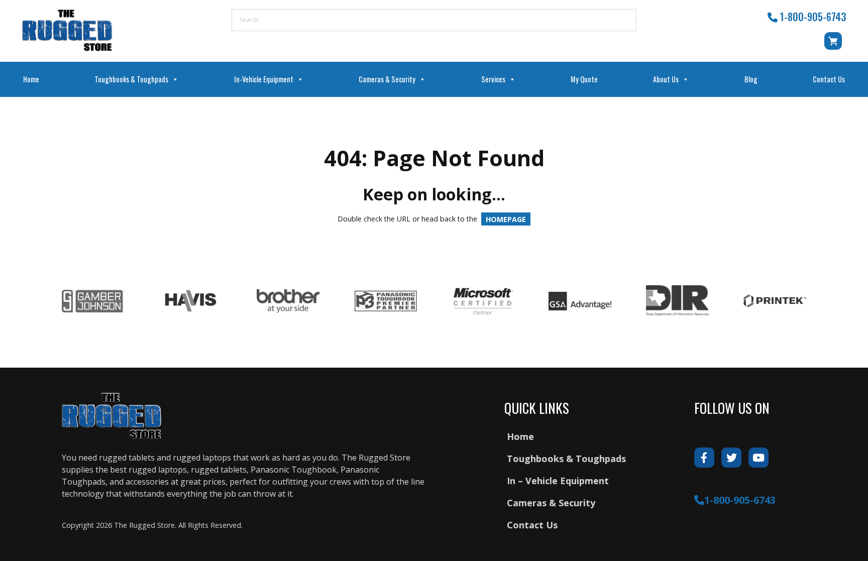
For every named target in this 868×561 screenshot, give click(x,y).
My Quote (584, 79)
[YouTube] (758, 457)
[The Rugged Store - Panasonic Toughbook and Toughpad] (67, 30)
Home (31, 79)
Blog (750, 79)
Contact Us (829, 79)
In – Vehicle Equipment (558, 480)
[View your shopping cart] (835, 46)
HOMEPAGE (506, 218)
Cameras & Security (387, 79)
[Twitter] (731, 457)
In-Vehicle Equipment (263, 79)
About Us (666, 79)
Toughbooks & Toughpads (131, 79)
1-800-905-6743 (813, 16)
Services (493, 79)
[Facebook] (704, 457)
